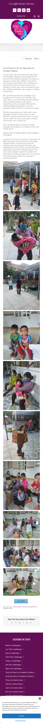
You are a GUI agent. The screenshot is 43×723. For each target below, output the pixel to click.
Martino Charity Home (14, 684)
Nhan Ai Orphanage (13, 645)
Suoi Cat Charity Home (14, 688)
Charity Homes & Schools (20, 607)
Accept (21, 716)
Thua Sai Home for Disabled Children (20, 672)
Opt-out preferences (20, 720)
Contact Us (21, 16)
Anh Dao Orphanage (13, 665)
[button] (40, 698)
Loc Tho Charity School (14, 695)
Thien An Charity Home (14, 680)
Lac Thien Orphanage (14, 649)
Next (36, 58)
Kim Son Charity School (14, 692)
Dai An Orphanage (12, 653)
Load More (21, 601)
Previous (28, 58)
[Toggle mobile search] (35, 16)
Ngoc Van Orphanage (13, 668)
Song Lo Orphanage (13, 661)
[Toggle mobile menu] (39, 16)
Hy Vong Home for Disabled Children (19, 676)
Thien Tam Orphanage (14, 657)
